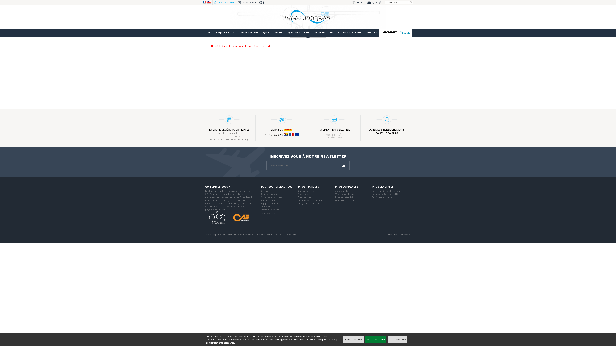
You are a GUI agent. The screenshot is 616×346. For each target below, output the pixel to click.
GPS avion (266, 191)
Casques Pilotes (225, 32)
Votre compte (341, 191)
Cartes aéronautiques (255, 32)
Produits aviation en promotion (313, 200)
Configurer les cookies (383, 197)
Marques (371, 32)
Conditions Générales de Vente (387, 191)
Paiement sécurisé (344, 197)
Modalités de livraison (345, 194)
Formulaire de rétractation (347, 200)
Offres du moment (270, 209)
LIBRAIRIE (320, 32)
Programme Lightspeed (309, 203)
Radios (278, 32)
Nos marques (304, 197)
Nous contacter (305, 194)
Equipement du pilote (271, 203)
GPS (208, 32)
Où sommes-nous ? (307, 191)
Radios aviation (268, 200)
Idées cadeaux (352, 32)
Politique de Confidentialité (385, 194)
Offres (334, 32)
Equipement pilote (299, 32)
